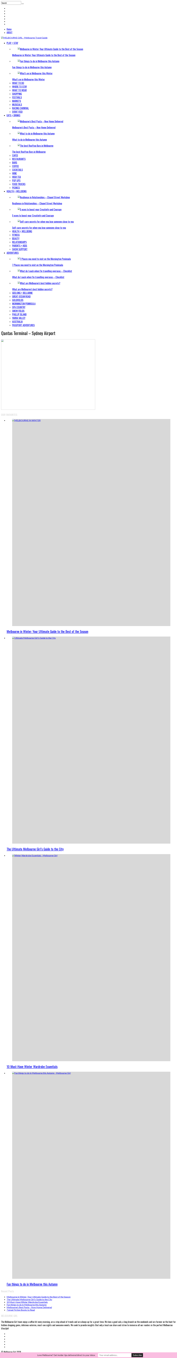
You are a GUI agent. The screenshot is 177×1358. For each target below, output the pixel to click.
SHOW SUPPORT (20, 249)
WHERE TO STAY (19, 86)
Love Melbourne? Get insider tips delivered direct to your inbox (66, 1355)
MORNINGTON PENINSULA (24, 303)
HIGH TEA (16, 177)
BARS (14, 162)
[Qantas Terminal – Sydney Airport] (48, 409)
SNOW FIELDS (18, 311)
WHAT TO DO (18, 83)
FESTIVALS (17, 97)
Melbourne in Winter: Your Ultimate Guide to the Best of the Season (43, 55)
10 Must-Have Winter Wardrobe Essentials (32, 1066)
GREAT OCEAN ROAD (21, 296)
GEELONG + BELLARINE (22, 293)
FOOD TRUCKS (18, 184)
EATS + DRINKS (13, 115)
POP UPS (16, 180)
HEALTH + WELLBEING (17, 191)
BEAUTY (15, 238)
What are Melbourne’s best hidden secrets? (32, 289)
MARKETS (16, 101)
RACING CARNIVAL (20, 108)
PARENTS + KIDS (19, 245)
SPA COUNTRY (18, 307)
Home (9, 29)
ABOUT (9, 32)
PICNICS (16, 187)
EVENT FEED (17, 111)
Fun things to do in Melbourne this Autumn (32, 67)
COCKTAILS (17, 169)
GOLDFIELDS (17, 300)
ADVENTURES (13, 253)
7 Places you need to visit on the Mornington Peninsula (37, 265)
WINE (14, 173)
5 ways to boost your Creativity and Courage (33, 215)
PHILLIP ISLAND (19, 314)
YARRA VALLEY (18, 318)
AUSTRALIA (17, 321)
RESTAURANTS (19, 159)
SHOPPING (17, 94)
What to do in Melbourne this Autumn (29, 139)
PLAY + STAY (12, 43)
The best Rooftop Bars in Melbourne (29, 152)
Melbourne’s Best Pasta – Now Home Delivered (33, 127)
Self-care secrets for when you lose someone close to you (39, 227)
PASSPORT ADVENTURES (23, 325)
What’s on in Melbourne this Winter (28, 79)
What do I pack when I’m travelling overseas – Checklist (38, 277)
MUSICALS (17, 104)
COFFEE (15, 166)
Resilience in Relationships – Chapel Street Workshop (37, 203)
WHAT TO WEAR (19, 90)
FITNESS (16, 235)
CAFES (15, 155)
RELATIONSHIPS (19, 242)
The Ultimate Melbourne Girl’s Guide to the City (35, 848)
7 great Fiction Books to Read (21, 1310)
